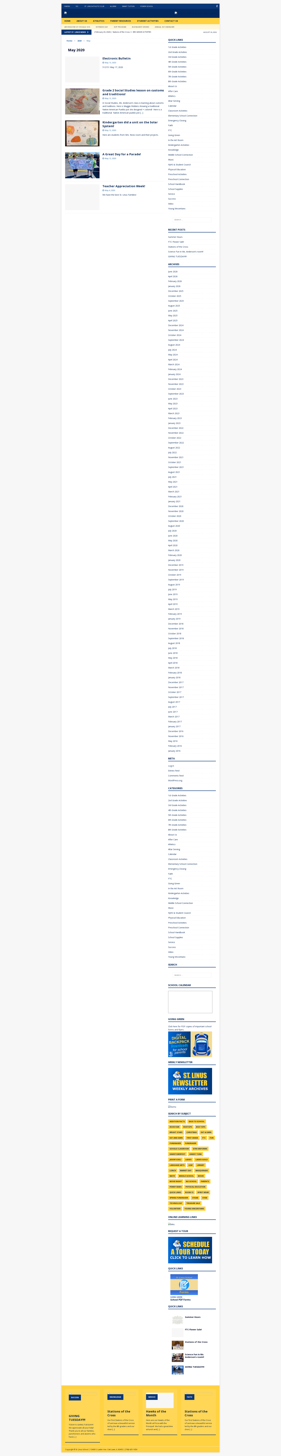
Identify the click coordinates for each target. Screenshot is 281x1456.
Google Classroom (179, 1148)
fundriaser (190, 1143)
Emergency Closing (177, 120)
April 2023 (173, 408)
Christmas (191, 1132)
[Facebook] (217, 6)
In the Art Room (175, 140)
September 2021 (176, 467)
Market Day (185, 1170)
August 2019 (174, 584)
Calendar (172, 105)
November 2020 (176, 511)
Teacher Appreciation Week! (123, 186)
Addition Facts (177, 1121)
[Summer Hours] (178, 1322)
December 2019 (175, 565)
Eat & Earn (206, 1132)
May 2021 (173, 481)
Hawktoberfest (177, 1154)
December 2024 (175, 325)
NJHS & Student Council (179, 164)
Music (171, 159)
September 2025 (176, 300)
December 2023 (175, 379)
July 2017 (172, 706)
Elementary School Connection (182, 115)
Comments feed (176, 775)
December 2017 (175, 682)
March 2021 (173, 491)
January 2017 (174, 726)
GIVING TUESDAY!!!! (177, 256)
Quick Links (175, 1192)
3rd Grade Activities (177, 57)
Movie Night (176, 1181)
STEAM (195, 1198)
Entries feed (173, 770)
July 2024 (172, 349)
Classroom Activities (177, 110)
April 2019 (173, 604)
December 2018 (175, 623)
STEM (204, 1198)
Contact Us (171, 20)
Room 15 (189, 1192)
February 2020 (175, 555)
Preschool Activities (177, 174)
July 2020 (172, 530)
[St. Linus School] (86, 13)
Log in (171, 765)
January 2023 (174, 423)
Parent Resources (120, 20)
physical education (195, 1187)
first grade (192, 1138)
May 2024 (173, 354)
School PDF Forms (180, 1299)
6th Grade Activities (177, 71)
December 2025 (175, 291)
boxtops (187, 1127)
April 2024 (173, 359)
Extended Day (102, 27)
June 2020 (173, 535)
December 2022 (175, 428)
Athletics (98, 20)
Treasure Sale (193, 1203)
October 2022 (174, 437)
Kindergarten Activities (178, 145)
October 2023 (174, 388)
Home (67, 20)
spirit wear (203, 1192)
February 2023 (175, 418)
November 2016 (176, 736)
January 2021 (174, 501)
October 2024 (174, 335)
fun (212, 1138)
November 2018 (176, 628)
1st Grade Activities (177, 47)
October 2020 (174, 516)
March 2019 (173, 609)
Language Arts (177, 1165)
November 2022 (176, 432)
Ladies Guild (202, 1159)
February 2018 (175, 672)
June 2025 (173, 310)
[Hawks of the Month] (160, 1406)
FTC (170, 130)
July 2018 (172, 648)
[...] (75, 1436)
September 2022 (176, 442)
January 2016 (174, 750)
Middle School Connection (180, 154)
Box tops (200, 1127)
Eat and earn (176, 1138)
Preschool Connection (178, 179)
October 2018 (174, 633)
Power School (146, 6)
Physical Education (177, 169)
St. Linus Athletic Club (94, 6)
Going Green (174, 135)
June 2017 (173, 711)
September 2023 (176, 393)
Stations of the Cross (178, 246)
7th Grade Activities (177, 76)
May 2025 (173, 315)
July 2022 (172, 452)
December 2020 (175, 506)
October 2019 (174, 574)
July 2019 (172, 589)
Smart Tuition (128, 6)
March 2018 (173, 667)
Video (170, 203)
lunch (173, 1170)
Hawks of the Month (156, 1413)
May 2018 (173, 657)
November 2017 (176, 687)
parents (205, 1181)
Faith (170, 125)
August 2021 (174, 472)
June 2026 (173, 271)
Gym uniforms (200, 1148)
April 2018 (173, 662)
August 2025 (174, 305)
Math (172, 1176)
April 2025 (173, 320)
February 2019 (175, 613)
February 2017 (175, 721)
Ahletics (171, 96)
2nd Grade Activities (177, 52)
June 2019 (173, 594)
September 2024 (176, 340)
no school (191, 1181)
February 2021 (175, 496)
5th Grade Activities (177, 66)
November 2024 (176, 330)
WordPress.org (175, 780)
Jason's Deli (175, 1159)
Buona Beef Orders (140, 27)
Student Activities (148, 20)
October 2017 (174, 692)
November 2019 (176, 569)
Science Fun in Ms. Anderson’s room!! (185, 251)
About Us (82, 20)
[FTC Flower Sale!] (178, 1335)
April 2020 (173, 545)
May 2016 (173, 741)
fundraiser (175, 1143)
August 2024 (174, 344)
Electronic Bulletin (116, 58)
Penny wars (175, 1187)
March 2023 (173, 413)
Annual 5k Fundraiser (164, 27)
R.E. (77, 6)
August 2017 (174, 702)
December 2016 (175, 731)
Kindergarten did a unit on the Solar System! (130, 124)
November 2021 (176, 457)
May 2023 (173, 403)
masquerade (202, 1170)
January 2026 (174, 286)
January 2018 (174, 677)
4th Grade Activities (177, 61)
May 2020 (173, 540)
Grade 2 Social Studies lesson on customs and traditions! (133, 92)
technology (176, 1203)
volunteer (175, 1208)
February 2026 (175, 281)
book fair (174, 1127)
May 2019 (173, 599)
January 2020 (174, 560)
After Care (173, 91)
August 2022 (174, 447)
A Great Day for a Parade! (121, 154)
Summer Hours (175, 237)
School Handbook (176, 184)
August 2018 (174, 643)
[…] (141, 112)
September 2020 (176, 521)
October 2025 (174, 296)
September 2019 (176, 579)
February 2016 (175, 745)
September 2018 (176, 638)
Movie (201, 1176)
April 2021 (173, 486)
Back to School (196, 1121)
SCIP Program (120, 27)
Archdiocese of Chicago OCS (77, 27)
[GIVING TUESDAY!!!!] (178, 1372)
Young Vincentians (176, 208)
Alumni (113, 6)
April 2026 (173, 276)
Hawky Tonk (195, 1154)
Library (200, 1165)
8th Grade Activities (177, 81)
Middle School (186, 1176)
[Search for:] (192, 219)
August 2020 (174, 525)
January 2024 (174, 374)
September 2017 (176, 697)
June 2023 (173, 398)
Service (171, 193)
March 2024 (173, 364)
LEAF (191, 1165)
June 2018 (173, 653)
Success (172, 198)
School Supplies (175, 189)
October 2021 (174, 462)
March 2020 (173, 550)
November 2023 (176, 384)
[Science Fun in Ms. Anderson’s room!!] (178, 1360)
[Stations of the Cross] (178, 1347)
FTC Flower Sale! (176, 241)
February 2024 (175, 369)
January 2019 (174, 618)
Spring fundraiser (179, 1198)
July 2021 (172, 477)
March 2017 (173, 716)
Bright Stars (176, 1132)
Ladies (188, 1159)
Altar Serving (174, 100)
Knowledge (173, 149)
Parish (67, 6)
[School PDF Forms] (184, 1284)
